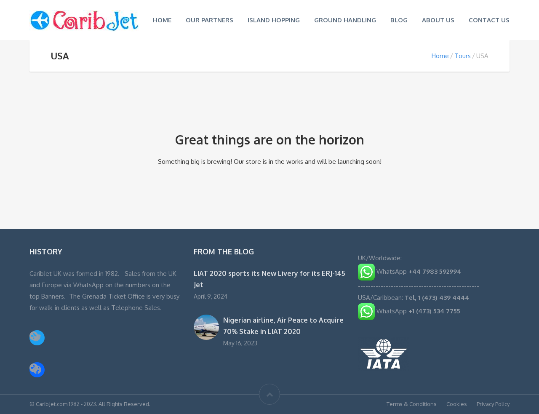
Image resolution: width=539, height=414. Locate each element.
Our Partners (209, 20)
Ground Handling (345, 20)
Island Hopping (274, 20)
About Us (438, 20)
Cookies (456, 404)
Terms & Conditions (412, 404)
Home (162, 20)
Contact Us (489, 20)
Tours (462, 56)
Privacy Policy (493, 404)
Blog (399, 20)
